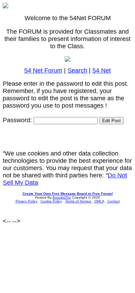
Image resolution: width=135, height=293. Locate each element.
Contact (113, 201)
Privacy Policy (26, 201)
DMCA (99, 201)
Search (77, 70)
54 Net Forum (43, 70)
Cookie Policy (51, 201)
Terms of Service (78, 201)
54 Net (101, 70)
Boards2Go (62, 197)
